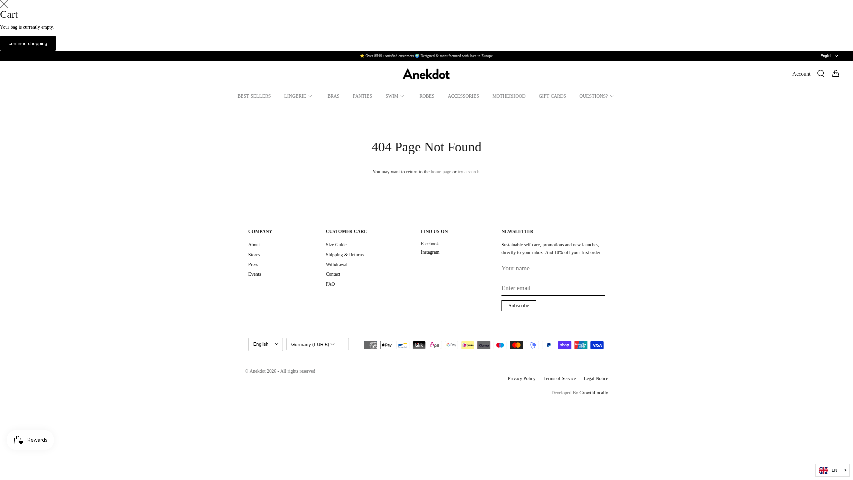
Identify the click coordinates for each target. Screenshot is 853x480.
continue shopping (28, 43)
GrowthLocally (593, 392)
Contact (333, 274)
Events (254, 274)
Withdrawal (337, 264)
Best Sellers (254, 96)
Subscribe (518, 305)
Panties (362, 96)
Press (253, 264)
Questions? (593, 96)
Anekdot (258, 371)
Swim (392, 96)
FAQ (330, 284)
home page (441, 171)
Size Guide (336, 244)
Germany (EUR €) (311, 344)
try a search (468, 171)
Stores (254, 254)
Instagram (430, 252)
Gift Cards (552, 96)
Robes (427, 96)
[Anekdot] (426, 74)
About (254, 244)
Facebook (430, 243)
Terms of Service (559, 378)
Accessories (463, 96)
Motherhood (508, 96)
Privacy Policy (521, 378)
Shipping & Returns (345, 254)
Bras (334, 96)
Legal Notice (596, 378)
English (826, 56)
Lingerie (295, 96)
